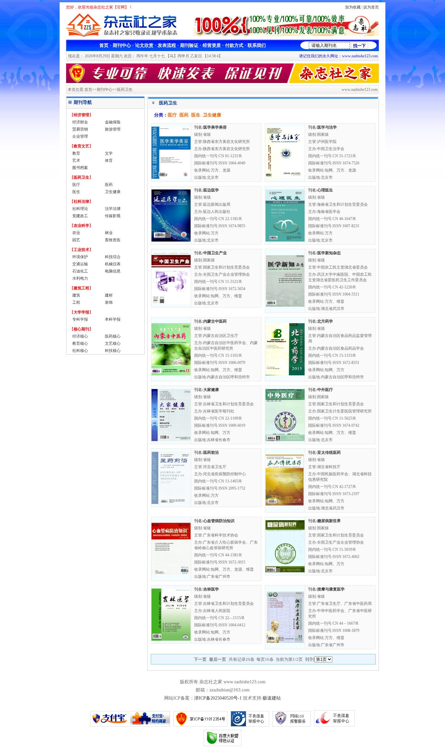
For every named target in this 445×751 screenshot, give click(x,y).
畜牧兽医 (113, 240)
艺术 (76, 160)
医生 (76, 191)
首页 (103, 45)
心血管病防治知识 (219, 521)
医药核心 (113, 336)
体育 (109, 160)
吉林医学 (211, 589)
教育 (76, 153)
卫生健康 (113, 191)
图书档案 (80, 167)
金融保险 (113, 122)
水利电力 (80, 278)
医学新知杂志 (329, 253)
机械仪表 (113, 264)
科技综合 (113, 257)
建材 (109, 295)
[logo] (124, 36)
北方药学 (325, 321)
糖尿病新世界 (329, 521)
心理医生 (325, 190)
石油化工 (80, 271)
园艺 (76, 240)
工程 (76, 302)
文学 (109, 153)
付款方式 (234, 45)
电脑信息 (113, 271)
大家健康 (211, 389)
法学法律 (113, 208)
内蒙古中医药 (215, 321)
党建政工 (80, 216)
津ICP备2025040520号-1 (218, 698)
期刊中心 (122, 45)
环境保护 (80, 257)
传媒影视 (113, 216)
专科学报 (80, 319)
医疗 (76, 184)
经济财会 (80, 122)
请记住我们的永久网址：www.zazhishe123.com (338, 56)
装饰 (109, 302)
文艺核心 (113, 343)
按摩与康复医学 (331, 589)
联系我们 (257, 45)
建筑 (76, 295)
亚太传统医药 (329, 452)
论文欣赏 (144, 45)
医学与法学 (327, 127)
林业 (109, 232)
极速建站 (272, 698)
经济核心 (80, 336)
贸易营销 (80, 129)
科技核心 (113, 350)
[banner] (286, 34)
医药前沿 (211, 452)
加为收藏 (353, 7)
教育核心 (80, 343)
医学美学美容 (215, 127)
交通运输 (80, 264)
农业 (76, 232)
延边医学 (211, 190)
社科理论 (80, 208)
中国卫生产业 (215, 253)
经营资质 (212, 45)
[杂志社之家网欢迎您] (222, 81)
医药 (109, 184)
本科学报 (113, 319)
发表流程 (167, 45)
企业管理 (80, 136)
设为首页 (371, 7)
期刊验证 (189, 45)
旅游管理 (113, 129)
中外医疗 (325, 389)
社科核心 (80, 350)
